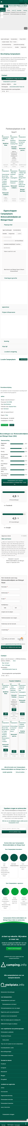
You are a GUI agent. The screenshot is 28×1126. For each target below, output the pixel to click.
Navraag (25, 10)
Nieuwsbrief (4, 1071)
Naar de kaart (5, 663)
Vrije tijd (4, 346)
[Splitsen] (22, 1124)
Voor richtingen (6, 665)
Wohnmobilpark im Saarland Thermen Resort (22, 150)
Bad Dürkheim (7, 404)
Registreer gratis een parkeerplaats (10, 1012)
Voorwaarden (4, 1091)
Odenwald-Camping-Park (14, 148)
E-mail (3, 598)
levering (6, 341)
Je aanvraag (4, 629)
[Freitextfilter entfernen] (21, 2)
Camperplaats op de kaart (9, 81)
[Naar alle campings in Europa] (14, 968)
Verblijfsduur (4, 604)
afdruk (2, 1087)
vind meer (14, 864)
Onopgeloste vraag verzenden (15, 78)
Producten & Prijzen (6, 1036)
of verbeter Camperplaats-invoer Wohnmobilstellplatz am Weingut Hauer (5, 903)
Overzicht (3, 10)
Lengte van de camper (7, 612)
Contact (12, 425)
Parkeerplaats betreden (7, 1099)
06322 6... (9, 84)
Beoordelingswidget (6, 1051)
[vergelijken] (2, 17)
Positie (8, 10)
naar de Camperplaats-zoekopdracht (1, 6)
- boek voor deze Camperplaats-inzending (24, 901)
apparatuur (5, 307)
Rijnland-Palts (12, 406)
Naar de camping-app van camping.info (11, 1020)
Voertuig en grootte (10, 278)
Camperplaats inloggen (8, 1114)
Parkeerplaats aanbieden (7, 1032)
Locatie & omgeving (10, 352)
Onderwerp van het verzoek (8, 623)
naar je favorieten (5, 1107)
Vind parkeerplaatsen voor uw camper (10, 1008)
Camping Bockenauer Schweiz (22, 732)
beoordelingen (19, 10)
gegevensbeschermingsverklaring (13, 644)
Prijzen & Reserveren (8, 312)
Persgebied (4, 1079)
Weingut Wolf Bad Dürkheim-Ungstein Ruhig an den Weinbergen (22, 190)
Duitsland (6, 408)
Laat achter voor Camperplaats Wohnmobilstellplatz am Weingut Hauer (4, 869)
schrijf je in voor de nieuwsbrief (9, 1016)
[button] (14, 21)
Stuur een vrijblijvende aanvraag (11, 647)
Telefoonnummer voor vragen (9, 618)
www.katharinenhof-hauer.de (17, 86)
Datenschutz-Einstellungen (7, 992)
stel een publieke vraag (15, 832)
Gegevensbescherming (6, 1095)
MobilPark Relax (5, 144)
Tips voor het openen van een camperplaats (12, 1044)
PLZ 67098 (9, 402)
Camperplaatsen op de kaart (8, 1000)
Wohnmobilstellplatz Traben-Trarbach (5, 194)
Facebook (3, 1064)
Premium (24, 130)
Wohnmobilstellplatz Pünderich (14, 187)
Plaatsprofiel (8, 225)
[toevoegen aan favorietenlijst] (2, 13)
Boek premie (5, 1040)
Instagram (3, 1067)
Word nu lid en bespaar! (14, 948)
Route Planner (24, 359)
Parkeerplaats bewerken (7, 1055)
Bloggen (3, 1075)
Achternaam (4, 592)
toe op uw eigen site (14, 900)
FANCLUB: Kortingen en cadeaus (9, 1024)
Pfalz (6, 415)
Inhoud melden (20, 772)
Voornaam (4, 587)
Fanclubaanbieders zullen (7, 1047)
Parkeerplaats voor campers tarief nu (14, 482)
